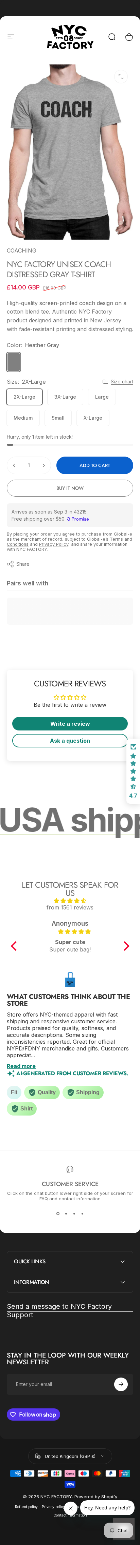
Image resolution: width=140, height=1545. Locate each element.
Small (58, 418)
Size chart (122, 381)
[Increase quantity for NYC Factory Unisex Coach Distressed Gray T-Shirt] (43, 465)
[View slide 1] (58, 1213)
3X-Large (65, 397)
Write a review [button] (70, 723)
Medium (23, 418)
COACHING (21, 250)
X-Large (93, 418)
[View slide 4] (82, 1213)
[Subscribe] (121, 1384)
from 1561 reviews (70, 907)
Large (102, 397)
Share (23, 564)
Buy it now (70, 488)
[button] (15, 945)
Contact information (70, 1515)
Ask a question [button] (70, 740)
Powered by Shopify (95, 1496)
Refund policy (26, 1507)
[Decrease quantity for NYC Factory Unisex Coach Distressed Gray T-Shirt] (14, 465)
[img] (70, 900)
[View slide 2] (66, 1213)
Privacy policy (53, 1507)
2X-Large (24, 397)
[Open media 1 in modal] (121, 76)
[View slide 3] (74, 1213)
